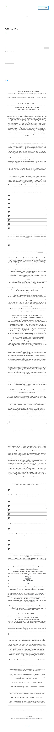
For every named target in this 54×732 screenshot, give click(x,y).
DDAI (8, 595)
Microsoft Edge (28, 582)
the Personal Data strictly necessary (31, 430)
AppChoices (33, 600)
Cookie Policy (40, 252)
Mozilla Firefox (28, 577)
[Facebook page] (5, 80)
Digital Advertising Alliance (32, 594)
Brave (28, 583)
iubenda (12, 430)
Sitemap (27, 726)
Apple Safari (28, 579)
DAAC (41, 594)
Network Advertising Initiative (16, 594)
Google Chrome (28, 576)
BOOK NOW (43, 8)
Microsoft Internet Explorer (28, 580)
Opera (28, 584)
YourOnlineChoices (39, 593)
